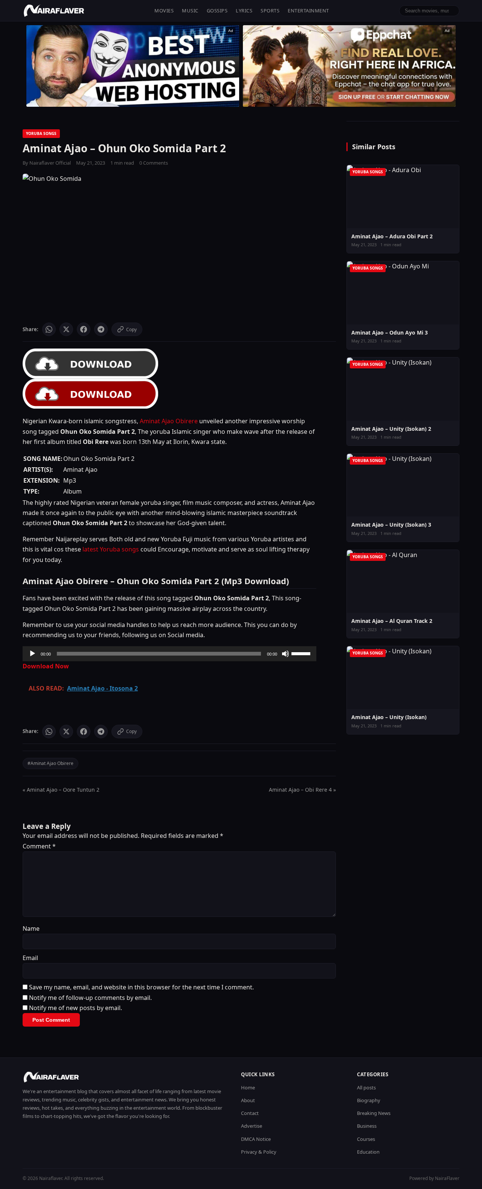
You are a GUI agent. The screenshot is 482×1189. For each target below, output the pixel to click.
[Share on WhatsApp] (49, 329)
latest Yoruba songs (110, 549)
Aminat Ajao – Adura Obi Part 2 (392, 236)
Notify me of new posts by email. (75, 1008)
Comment (39, 846)
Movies (164, 10)
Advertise (251, 1125)
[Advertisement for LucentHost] (132, 66)
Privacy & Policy (258, 1151)
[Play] (32, 653)
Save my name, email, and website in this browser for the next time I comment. (141, 987)
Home (248, 1087)
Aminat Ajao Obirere (169, 421)
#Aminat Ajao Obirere (50, 763)
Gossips (217, 10)
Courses (366, 1139)
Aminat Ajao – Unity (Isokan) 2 (391, 428)
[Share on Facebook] (83, 329)
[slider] (302, 653)
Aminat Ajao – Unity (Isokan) (389, 717)
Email (30, 958)
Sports (270, 10)
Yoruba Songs (41, 133)
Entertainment (308, 10)
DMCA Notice (256, 1139)
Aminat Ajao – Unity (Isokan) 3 (391, 524)
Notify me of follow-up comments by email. (90, 998)
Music (190, 10)
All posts (366, 1087)
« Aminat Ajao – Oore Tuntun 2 (61, 789)
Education (368, 1151)
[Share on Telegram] (101, 329)
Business (367, 1125)
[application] (169, 653)
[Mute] (285, 653)
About (248, 1100)
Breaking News (373, 1113)
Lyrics (244, 10)
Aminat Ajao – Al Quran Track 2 (391, 620)
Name (31, 928)
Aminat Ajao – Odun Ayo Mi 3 (389, 332)
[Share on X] (66, 329)
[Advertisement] (349, 66)
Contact (250, 1113)
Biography (368, 1100)
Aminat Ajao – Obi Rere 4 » (302, 789)
